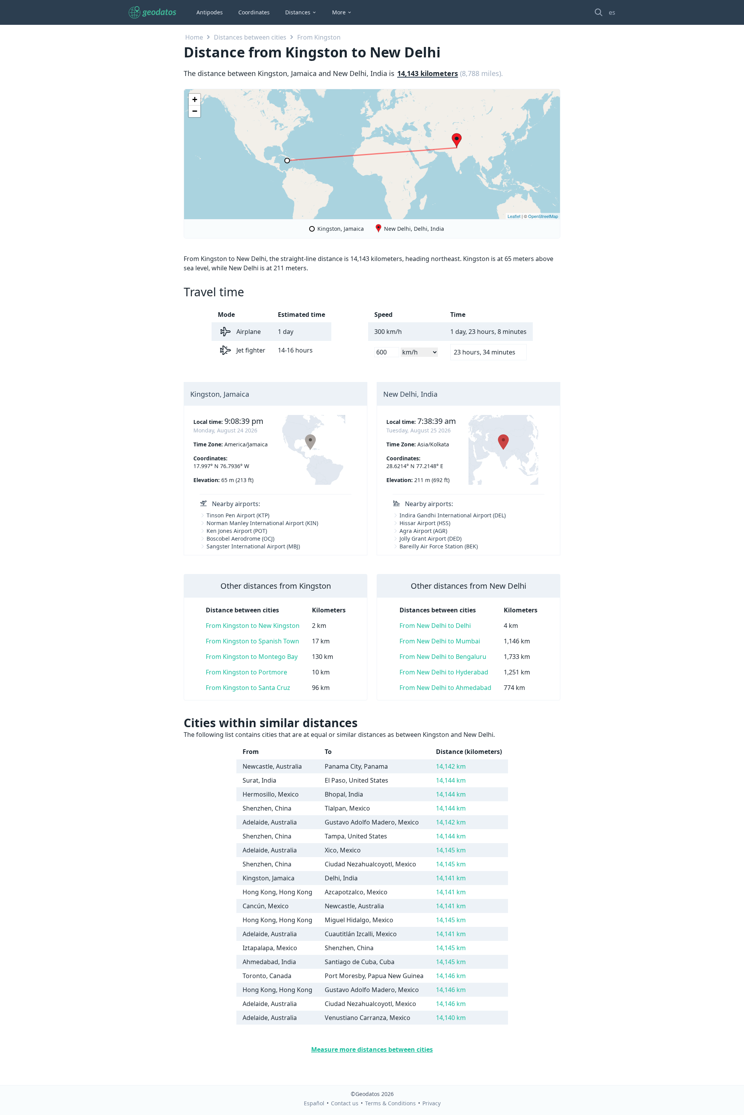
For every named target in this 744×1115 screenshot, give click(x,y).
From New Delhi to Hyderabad (444, 672)
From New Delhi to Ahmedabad (445, 687)
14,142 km (451, 766)
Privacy (431, 1103)
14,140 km (451, 1017)
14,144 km (451, 780)
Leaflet (514, 216)
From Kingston (319, 37)
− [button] (194, 111)
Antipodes (209, 12)
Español (314, 1103)
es (612, 12)
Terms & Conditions (390, 1103)
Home (194, 37)
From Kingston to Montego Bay (252, 656)
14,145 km (451, 850)
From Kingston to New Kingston (253, 625)
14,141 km (451, 878)
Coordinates (254, 12)
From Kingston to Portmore (246, 672)
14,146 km (451, 976)
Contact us (344, 1103)
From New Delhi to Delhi (435, 625)
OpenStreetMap (543, 216)
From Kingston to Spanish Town (252, 641)
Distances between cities (250, 37)
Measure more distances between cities (372, 1049)
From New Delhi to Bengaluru (443, 656)
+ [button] (194, 99)
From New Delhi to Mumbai (440, 641)
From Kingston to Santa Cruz (248, 687)
